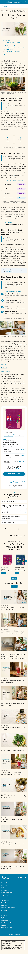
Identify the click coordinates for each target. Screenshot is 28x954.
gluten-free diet (6, 10)
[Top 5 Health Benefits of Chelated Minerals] (14, 809)
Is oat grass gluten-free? (9, 501)
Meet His (3, 364)
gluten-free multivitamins (19, 10)
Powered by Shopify (17, 934)
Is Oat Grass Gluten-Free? (10, 46)
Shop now (8, 403)
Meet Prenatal (5, 371)
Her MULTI (4, 885)
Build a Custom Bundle (7, 892)
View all (14, 578)
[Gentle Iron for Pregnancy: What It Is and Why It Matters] (14, 597)
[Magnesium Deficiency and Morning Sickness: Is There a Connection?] (14, 832)
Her (8, 435)
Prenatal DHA (5, 890)
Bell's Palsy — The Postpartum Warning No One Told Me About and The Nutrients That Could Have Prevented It (13, 656)
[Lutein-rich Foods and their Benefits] (14, 740)
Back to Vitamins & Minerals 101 (15, 536)
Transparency (5, 900)
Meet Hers (4, 367)
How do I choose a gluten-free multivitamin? (11, 517)
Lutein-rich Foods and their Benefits (12, 751)
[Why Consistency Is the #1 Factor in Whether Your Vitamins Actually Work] (14, 620)
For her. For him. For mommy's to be (14, 545)
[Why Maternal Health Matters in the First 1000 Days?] (14, 693)
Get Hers (3, 572)
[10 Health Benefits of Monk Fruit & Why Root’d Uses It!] (14, 785)
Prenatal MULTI (5, 882)
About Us (3, 902)
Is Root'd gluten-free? (8, 522)
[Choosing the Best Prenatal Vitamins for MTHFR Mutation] (14, 856)
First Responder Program (8, 922)
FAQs (5, 55)
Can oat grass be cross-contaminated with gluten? (13, 511)
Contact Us (4, 915)
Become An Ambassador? (8, 907)
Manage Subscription (7, 927)
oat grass (20, 11)
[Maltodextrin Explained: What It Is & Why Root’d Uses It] (14, 669)
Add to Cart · (14, 473)
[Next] (26, 561)
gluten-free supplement (9, 11)
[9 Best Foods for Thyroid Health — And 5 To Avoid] (14, 716)
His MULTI (3, 887)
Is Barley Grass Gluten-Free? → (14, 224)
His (19, 435)
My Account (4, 918)
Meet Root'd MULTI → (11, 271)
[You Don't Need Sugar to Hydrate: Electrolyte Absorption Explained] (14, 761)
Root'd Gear (15, 549)
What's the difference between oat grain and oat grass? (14, 506)
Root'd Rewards (5, 920)
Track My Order (5, 895)
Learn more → (14, 478)
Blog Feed (4, 905)
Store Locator (5, 910)
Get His (16, 572)
